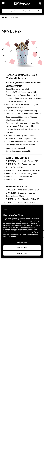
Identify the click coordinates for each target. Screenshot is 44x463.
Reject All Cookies (22, 247)
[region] (22, 231)
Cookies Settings (22, 242)
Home (4, 17)
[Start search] (40, 10)
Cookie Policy (13, 236)
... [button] (8, 17)
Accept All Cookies (22, 253)
